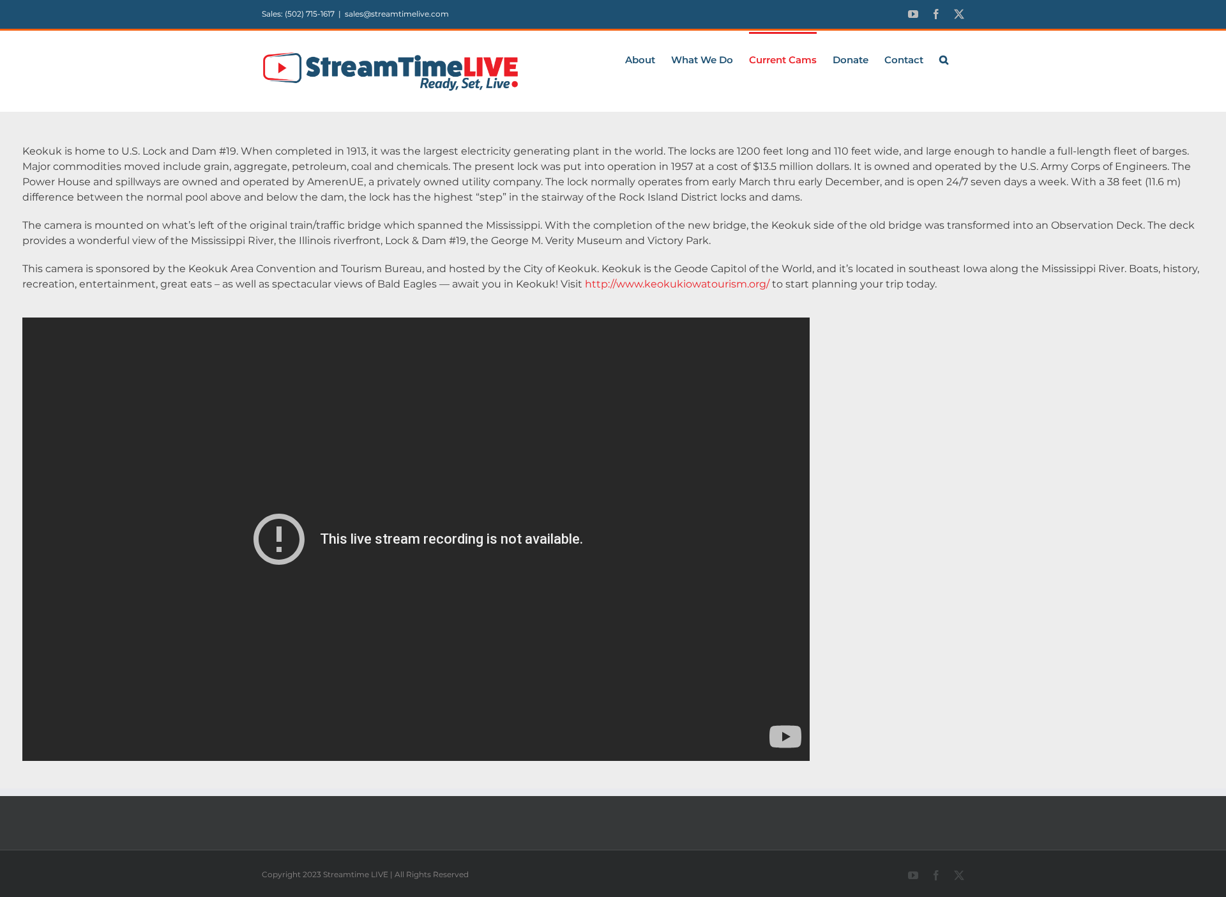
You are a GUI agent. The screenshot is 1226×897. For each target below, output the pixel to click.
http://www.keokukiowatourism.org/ (677, 284)
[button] (943, 59)
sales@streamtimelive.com (397, 14)
